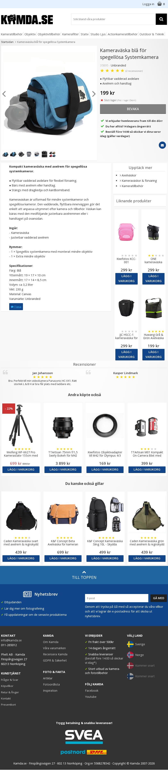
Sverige (140, 644)
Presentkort (8, 704)
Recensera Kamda (55, 654)
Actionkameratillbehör (122, 34)
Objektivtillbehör (49, 34)
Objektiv (30, 34)
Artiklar (47, 678)
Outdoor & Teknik (152, 34)
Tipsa (17, 306)
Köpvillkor (7, 686)
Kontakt (6, 698)
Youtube (90, 697)
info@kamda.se (11, 640)
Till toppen (84, 577)
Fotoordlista (51, 684)
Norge (139, 655)
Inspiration (50, 690)
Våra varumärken (54, 648)
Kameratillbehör (11, 34)
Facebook (91, 690)
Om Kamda (50, 642)
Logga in (148, 4)
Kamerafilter (70, 34)
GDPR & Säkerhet (55, 660)
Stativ (85, 34)
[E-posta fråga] (162, 145)
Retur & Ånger (10, 692)
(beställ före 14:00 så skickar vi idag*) (104, 660)
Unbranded (118, 65)
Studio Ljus (98, 34)
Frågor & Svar (9, 680)
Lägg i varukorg (126, 278)
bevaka (133, 109)
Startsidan (7, 42)
